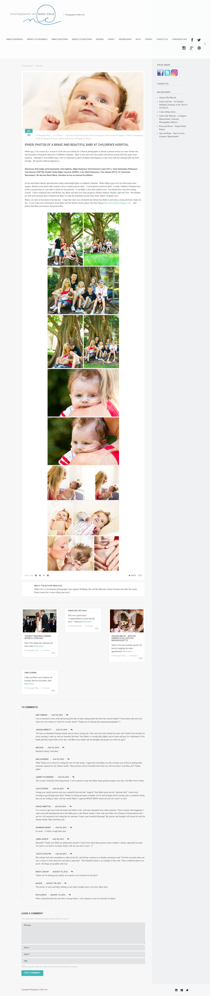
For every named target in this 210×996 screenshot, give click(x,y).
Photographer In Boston (83, 139)
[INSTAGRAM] (184, 48)
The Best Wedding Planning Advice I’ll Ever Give (37, 637)
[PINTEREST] (199, 48)
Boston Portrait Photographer (115, 135)
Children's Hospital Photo (134, 135)
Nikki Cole (57, 586)
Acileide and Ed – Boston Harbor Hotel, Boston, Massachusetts (124, 638)
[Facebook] (181, 990)
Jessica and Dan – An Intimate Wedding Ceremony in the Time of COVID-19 (173, 105)
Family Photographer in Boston (46, 139)
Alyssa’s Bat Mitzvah (167, 98)
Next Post (39, 66)
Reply (67, 715)
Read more (38, 646)
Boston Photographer (97, 135)
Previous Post (27, 66)
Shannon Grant (43, 827)
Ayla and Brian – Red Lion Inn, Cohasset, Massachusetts (172, 135)
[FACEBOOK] (192, 40)
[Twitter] (187, 990)
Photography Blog (43, 135)
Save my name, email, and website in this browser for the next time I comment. (50, 967)
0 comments (46, 650)
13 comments (57, 135)
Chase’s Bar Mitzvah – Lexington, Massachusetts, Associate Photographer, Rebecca (173, 119)
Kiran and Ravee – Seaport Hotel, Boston (172, 127)
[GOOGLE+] (191, 48)
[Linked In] (176, 990)
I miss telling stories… (168, 112)
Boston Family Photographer (79, 135)
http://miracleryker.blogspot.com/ (117, 203)
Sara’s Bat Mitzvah (77, 610)
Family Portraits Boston (66, 139)
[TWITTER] (199, 40)
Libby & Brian (30, 673)
